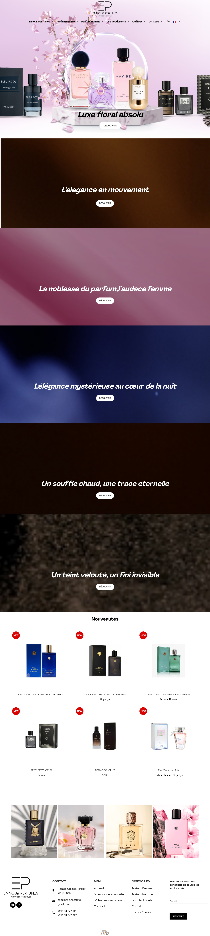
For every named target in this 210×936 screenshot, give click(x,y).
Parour (41, 774)
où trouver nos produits (109, 900)
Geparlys (105, 699)
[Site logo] (105, 8)
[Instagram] (19, 905)
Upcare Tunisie (141, 912)
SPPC (105, 774)
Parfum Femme (66, 22)
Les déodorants (116, 22)
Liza (168, 21)
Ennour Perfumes (39, 22)
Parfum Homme (90, 22)
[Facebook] (13, 905)
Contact (99, 906)
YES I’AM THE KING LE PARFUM (105, 694)
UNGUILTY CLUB (41, 770)
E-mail (173, 901)
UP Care (154, 22)
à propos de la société (109, 894)
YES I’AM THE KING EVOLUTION (168, 694)
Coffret (137, 22)
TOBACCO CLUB (105, 770)
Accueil (99, 888)
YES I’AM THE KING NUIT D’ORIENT (41, 694)
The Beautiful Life (168, 770)
